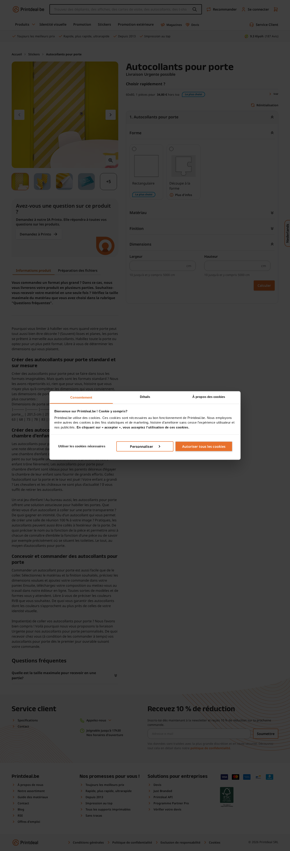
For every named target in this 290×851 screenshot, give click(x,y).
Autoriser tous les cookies (204, 446)
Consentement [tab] (81, 397)
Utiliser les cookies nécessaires (81, 446)
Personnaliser (141, 446)
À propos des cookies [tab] (208, 397)
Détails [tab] (145, 397)
